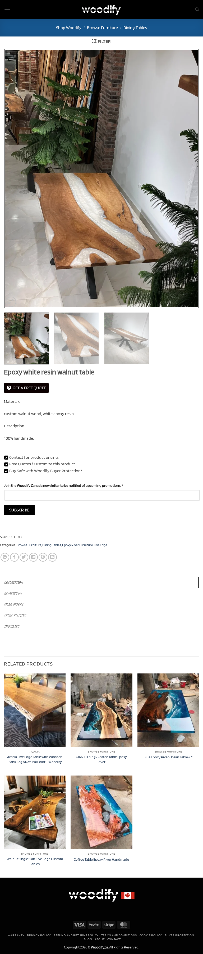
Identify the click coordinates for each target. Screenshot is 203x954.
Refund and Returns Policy (76, 935)
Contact (114, 939)
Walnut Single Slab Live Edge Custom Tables (35, 861)
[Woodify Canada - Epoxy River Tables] (101, 9)
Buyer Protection (179, 935)
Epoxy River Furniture (77, 545)
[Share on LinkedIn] (52, 557)
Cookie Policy (151, 935)
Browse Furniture (102, 27)
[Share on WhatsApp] (5, 557)
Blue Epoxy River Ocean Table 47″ (168, 757)
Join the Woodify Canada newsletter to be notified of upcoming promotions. (63, 485)
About (99, 939)
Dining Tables (135, 27)
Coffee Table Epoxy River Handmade (101, 859)
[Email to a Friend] (33, 557)
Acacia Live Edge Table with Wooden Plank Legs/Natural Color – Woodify (34, 759)
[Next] (188, 178)
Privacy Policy (39, 935)
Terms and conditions (119, 935)
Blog (88, 939)
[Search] (197, 9)
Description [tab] (13, 582)
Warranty (16, 935)
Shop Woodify (68, 27)
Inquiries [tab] (11, 626)
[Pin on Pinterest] (43, 557)
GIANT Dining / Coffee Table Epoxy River (101, 759)
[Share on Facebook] (14, 557)
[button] (7, 9)
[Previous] (14, 178)
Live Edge (100, 545)
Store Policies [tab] (15, 615)
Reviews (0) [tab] (13, 593)
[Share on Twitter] (24, 557)
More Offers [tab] (13, 604)
